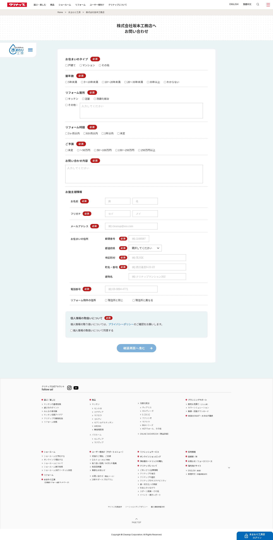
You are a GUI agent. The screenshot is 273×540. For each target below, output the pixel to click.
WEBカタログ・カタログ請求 (200, 416)
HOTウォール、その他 (151, 428)
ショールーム (65, 4)
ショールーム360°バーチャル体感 (58, 470)
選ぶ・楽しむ (40, 4)
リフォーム (80, 4)
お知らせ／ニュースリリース (200, 461)
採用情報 (192, 452)
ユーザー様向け (97, 4)
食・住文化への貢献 (148, 484)
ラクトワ (146, 421)
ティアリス (147, 407)
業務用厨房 (99, 429)
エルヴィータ (148, 411)
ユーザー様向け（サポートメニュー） (108, 452)
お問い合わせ (103, 476)
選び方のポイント (51, 407)
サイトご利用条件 (115, 507)
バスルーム (96, 434)
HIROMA (97, 426)
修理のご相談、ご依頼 (101, 456)
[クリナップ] (17, 6)
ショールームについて (53, 463)
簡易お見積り (198, 404)
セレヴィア (99, 439)
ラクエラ (98, 415)
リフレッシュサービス (149, 452)
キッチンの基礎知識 (52, 404)
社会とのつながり (147, 487)
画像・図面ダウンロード (198, 411)
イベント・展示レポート (150, 495)
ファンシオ (147, 418)
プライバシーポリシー (121, 324)
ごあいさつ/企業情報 (149, 470)
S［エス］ (146, 414)
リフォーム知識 (50, 422)
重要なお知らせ (98, 470)
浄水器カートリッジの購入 (151, 461)
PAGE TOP (136, 522)
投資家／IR (192, 456)
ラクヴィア (99, 442)
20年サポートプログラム (102, 479)
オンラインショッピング (150, 456)
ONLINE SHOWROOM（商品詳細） (155, 434)
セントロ (98, 408)
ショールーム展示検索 (53, 466)
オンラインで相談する (53, 459)
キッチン (96, 404)
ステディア (98, 412)
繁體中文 (247, 4)
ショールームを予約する (54, 456)
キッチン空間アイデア (53, 414)
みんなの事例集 (50, 411)
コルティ (98, 419)
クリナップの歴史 (147, 477)
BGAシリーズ (147, 425)
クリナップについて (117, 4)
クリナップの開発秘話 (53, 418)
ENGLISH (233, 4)
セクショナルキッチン (103, 422)
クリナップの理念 (147, 473)
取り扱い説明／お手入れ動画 (104, 463)
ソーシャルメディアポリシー (136, 507)
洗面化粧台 (144, 403)
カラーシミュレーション (198, 407)
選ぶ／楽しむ (49, 400)
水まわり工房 (74, 12)
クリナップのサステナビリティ (153, 480)
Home (60, 12)
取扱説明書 (96, 466)
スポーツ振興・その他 (149, 491)
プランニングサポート (197, 400)
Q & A (101, 459)
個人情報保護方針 (158, 507)
